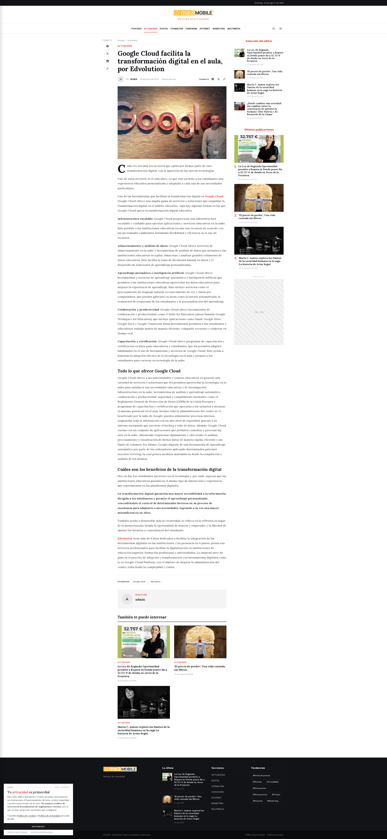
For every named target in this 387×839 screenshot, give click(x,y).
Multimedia (234, 28)
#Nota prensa (259, 788)
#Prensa (276, 794)
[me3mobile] (193, 13)
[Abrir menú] (281, 29)
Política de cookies (275, 835)
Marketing (219, 28)
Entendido (38, 826)
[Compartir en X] (107, 54)
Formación (177, 28)
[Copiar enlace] (107, 69)
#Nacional (257, 801)
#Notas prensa (260, 794)
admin (133, 79)
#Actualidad (272, 782)
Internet (205, 28)
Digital (164, 28)
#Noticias (257, 782)
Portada (136, 28)
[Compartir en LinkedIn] (107, 61)
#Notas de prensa (261, 775)
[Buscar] (274, 29)
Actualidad (150, 28)
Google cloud (139, 581)
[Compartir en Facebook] (107, 46)
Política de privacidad (255, 835)
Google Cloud (214, 196)
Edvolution (125, 538)
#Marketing (272, 801)
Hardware (191, 28)
